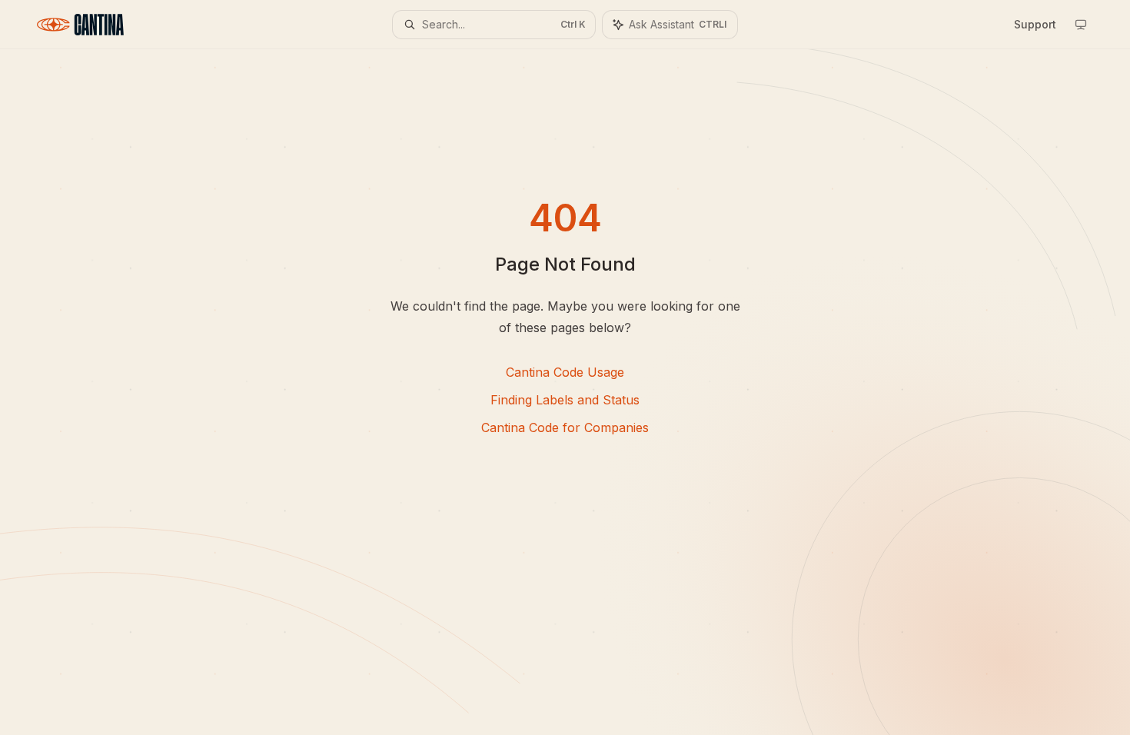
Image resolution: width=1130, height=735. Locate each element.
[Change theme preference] (1081, 24)
